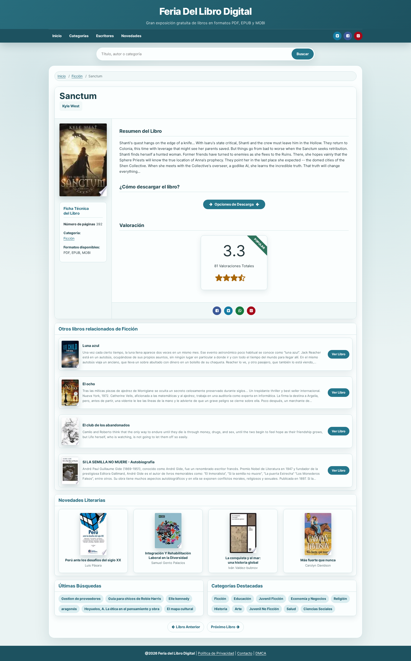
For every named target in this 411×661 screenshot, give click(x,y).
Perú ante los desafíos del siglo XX (93, 560)
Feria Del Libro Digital (205, 11)
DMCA (260, 653)
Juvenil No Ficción (264, 609)
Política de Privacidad (216, 653)
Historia (220, 609)
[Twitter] (337, 36)
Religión (340, 599)
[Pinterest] (358, 36)
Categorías (78, 36)
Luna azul (91, 345)
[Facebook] (347, 36)
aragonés (69, 609)
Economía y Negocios (308, 599)
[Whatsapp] (239, 310)
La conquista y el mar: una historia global (243, 560)
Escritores (105, 36)
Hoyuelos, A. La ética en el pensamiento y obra (121, 609)
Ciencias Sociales (317, 609)
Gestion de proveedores (81, 599)
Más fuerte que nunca (318, 560)
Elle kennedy (179, 599)
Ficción (77, 76)
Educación (242, 599)
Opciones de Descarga (234, 204)
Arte (238, 609)
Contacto (244, 653)
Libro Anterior (188, 627)
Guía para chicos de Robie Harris (134, 599)
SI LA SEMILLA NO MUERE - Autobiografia (119, 462)
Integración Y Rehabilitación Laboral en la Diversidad (168, 555)
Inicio (57, 36)
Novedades (131, 36)
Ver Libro (338, 354)
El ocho (89, 384)
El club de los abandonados (106, 425)
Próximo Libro (223, 627)
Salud (291, 609)
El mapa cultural (180, 609)
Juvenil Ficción (271, 599)
